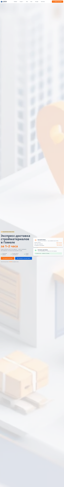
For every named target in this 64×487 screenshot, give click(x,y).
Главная (15, 1)
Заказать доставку (8, 258)
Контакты (43, 1)
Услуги (21, 1)
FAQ (27, 1)
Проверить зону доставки (24, 258)
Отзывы (36, 1)
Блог (31, 1)
